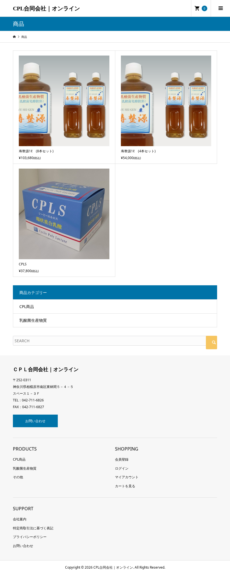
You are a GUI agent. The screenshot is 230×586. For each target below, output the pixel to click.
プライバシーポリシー (30, 536)
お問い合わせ (35, 421)
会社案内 (19, 519)
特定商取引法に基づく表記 (33, 528)
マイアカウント (127, 477)
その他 (18, 477)
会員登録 (121, 459)
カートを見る (125, 486)
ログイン (121, 468)
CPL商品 (26, 306)
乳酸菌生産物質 (33, 320)
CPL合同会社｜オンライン (46, 8)
